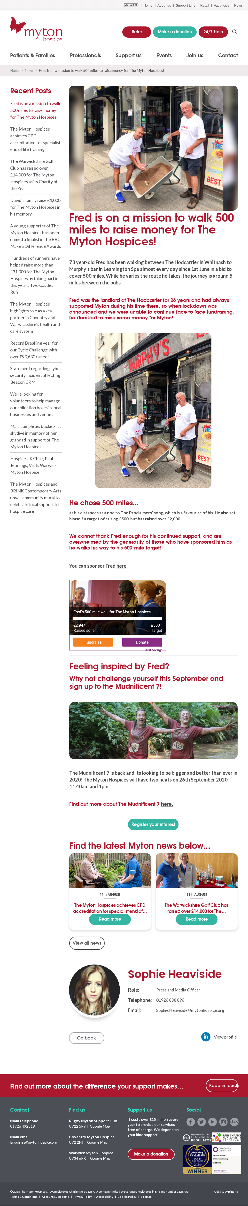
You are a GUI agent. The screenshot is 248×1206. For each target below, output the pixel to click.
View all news (87, 942)
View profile (225, 1037)
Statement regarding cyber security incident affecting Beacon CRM (35, 375)
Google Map (100, 1126)
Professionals (85, 55)
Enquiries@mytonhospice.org (33, 1142)
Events (164, 55)
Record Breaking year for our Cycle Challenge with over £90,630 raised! (34, 349)
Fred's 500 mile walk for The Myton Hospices (112, 611)
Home (148, 5)
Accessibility (104, 1197)
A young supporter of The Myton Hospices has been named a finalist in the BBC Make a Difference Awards (35, 236)
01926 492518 (22, 1126)
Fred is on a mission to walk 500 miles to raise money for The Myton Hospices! (35, 110)
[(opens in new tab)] (153, 730)
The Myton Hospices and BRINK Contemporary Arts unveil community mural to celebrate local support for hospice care (35, 497)
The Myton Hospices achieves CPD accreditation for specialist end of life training (35, 139)
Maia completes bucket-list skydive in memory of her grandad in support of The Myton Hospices (35, 436)
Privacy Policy (82, 1197)
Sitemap (146, 1197)
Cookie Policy (126, 1197)
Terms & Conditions (23, 1197)
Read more (110, 918)
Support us (128, 55)
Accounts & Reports (55, 1197)
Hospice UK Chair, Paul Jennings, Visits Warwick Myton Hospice (33, 465)
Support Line (185, 5)
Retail (204, 5)
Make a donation (151, 1153)
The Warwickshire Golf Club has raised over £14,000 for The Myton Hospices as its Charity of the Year (34, 174)
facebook (190, 1122)
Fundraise (93, 642)
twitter (201, 1122)
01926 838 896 (170, 1000)
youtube (212, 1122)
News (238, 5)
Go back (86, 1037)
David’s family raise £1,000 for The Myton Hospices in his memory (35, 207)
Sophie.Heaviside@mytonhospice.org (190, 1010)
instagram (223, 1122)
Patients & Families (32, 55)
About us (164, 5)
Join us (194, 55)
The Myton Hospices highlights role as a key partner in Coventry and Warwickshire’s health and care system (35, 317)
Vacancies (221, 5)
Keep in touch (223, 1085)
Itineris (233, 1192)
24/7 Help (213, 31)
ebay (234, 1122)
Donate (142, 642)
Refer (137, 31)
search (234, 31)
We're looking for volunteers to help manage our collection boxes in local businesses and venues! (35, 404)
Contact (228, 55)
